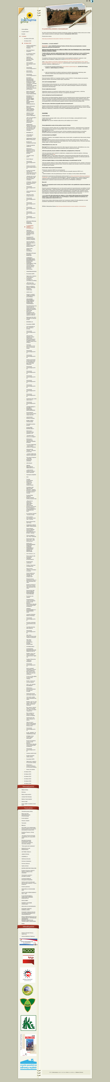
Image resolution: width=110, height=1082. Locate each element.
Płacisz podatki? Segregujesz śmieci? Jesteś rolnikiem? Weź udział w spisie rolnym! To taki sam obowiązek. (31, 671)
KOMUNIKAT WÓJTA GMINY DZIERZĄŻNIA (31, 526)
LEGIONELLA (25, 856)
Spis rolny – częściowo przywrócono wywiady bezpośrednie (29, 642)
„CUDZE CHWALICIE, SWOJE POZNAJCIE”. (31, 454)
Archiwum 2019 (27, 41)
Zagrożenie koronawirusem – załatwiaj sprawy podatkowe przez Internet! (30, 232)
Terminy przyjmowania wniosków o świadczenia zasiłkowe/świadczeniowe (29, 482)
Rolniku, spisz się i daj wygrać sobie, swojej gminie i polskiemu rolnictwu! (31, 703)
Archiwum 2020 (27, 43)
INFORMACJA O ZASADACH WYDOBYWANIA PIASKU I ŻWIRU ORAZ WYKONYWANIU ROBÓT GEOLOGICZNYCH (30, 100)
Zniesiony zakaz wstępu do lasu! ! (30, 195)
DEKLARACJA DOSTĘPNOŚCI (29, 906)
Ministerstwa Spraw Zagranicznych (72, 59)
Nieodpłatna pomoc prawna (30, 425)
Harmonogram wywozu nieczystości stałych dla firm (31, 413)
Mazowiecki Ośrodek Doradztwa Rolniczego (31, 254)
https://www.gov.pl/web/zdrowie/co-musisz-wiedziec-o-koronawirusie (71, 206)
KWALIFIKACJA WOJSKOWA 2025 (28, 889)
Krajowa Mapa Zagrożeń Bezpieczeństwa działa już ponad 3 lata (31, 497)
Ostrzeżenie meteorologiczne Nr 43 (30, 372)
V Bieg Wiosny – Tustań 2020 (30, 135)
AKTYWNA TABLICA (26, 851)
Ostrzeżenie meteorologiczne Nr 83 (30, 750)
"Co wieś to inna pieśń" (30, 156)
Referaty (24, 792)
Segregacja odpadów (31, 474)
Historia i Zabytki (25, 820)
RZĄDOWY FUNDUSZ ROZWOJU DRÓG (26, 909)
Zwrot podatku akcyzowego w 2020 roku (31, 64)
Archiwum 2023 (27, 776)
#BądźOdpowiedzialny (31, 271)
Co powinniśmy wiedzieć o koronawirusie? (29, 227)
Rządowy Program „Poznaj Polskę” (28, 833)
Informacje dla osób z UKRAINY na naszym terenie (31, 318)
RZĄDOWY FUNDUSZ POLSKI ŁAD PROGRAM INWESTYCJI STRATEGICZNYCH (28, 913)
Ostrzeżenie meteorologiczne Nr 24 (30, 187)
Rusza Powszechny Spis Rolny (30, 522)
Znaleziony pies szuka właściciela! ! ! (31, 399)
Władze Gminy (25, 789)
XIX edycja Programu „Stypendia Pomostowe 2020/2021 (31, 459)
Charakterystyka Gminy (27, 811)
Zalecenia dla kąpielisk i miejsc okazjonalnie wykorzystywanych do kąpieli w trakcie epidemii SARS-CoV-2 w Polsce (31, 339)
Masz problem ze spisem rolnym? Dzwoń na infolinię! (30, 714)
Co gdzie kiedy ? (25, 31)
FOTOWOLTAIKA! (30, 646)
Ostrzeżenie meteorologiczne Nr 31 (30, 217)
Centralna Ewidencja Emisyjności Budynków (27, 879)
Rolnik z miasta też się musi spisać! (30, 681)
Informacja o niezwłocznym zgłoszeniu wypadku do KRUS (31, 441)
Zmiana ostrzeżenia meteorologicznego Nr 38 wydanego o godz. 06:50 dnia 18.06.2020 (30, 362)
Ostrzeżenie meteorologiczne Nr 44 (30, 377)
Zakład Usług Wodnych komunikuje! (29, 249)
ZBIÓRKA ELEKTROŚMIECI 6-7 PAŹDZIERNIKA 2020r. (31, 610)
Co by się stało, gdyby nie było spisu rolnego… (31, 677)
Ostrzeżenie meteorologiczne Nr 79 (30, 729)
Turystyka (24, 823)
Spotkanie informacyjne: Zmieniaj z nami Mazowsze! (29, 59)
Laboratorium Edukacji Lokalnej (30, 418)
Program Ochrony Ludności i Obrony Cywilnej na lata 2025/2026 (28, 871)
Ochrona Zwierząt (26, 863)
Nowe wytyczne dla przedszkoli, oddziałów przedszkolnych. (30, 557)
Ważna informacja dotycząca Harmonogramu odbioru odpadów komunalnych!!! (30, 108)
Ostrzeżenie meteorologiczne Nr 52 (30, 395)
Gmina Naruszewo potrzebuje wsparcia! (31, 694)
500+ (27, 477)
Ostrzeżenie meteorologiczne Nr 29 (30, 208)
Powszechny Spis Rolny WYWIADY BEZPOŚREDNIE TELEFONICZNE (30, 592)
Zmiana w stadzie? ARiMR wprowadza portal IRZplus (30, 295)
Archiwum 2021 (27, 771)
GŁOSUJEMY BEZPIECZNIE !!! (30, 428)
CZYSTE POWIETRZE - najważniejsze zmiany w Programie (31, 446)
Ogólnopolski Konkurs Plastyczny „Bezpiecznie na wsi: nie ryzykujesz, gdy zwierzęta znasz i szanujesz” (31, 127)
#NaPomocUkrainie (26, 858)
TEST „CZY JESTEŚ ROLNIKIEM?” (30, 685)
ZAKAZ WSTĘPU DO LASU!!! (31, 192)
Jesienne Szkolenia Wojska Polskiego (30, 615)
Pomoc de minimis (30, 769)
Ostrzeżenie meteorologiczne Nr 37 (30, 351)
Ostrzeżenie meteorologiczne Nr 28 (30, 204)
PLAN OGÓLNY (25, 818)
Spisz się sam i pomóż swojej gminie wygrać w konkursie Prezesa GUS (31, 724)
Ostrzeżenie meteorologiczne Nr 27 (30, 199)
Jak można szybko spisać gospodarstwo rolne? (31, 698)
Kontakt (23, 34)
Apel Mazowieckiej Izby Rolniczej (30, 628)
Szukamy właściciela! (31, 753)
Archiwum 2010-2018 (29, 38)
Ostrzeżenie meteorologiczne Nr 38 (30, 356)
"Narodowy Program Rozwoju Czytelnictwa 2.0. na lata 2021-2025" (28, 837)
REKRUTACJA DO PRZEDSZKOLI (26, 849)
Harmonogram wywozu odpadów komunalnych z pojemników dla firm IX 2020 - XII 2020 (31, 531)
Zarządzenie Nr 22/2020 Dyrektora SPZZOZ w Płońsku (30, 238)
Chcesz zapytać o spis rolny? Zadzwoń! (31, 536)
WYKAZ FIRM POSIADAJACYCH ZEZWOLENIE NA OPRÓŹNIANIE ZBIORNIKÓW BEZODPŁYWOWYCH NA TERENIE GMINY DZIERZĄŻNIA (29, 919)
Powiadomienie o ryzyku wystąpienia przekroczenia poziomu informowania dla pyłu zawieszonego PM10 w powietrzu (31, 603)
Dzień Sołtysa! (29, 159)
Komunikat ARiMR (30, 324)
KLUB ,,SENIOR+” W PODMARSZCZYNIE (31, 733)
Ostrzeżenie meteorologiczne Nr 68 (30, 631)
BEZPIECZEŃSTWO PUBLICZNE (29, 868)
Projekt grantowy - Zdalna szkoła (30, 756)
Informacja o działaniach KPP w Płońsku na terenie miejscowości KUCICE (30, 151)
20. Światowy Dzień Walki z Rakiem (30, 54)
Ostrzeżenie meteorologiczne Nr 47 (30, 381)
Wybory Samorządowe (27, 799)
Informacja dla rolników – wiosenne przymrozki (31, 450)
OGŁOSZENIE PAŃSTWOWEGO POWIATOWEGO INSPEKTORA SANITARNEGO (30, 301)
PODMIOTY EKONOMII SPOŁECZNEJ (27, 903)
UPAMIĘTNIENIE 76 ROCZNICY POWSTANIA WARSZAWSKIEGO (30, 408)
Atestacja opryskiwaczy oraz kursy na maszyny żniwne (30, 346)
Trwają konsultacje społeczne (30, 146)
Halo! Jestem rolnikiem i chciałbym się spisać (31, 570)
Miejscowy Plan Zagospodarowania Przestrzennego (26, 815)
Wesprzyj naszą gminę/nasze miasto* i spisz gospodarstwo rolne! (31, 580)
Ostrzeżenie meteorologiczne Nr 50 (30, 390)
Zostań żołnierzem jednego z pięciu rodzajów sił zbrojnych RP (30, 575)
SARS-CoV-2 (29, 292)
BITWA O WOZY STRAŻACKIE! (29, 421)
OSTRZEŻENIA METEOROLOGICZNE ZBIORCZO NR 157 (31, 650)
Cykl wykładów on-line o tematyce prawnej (30, 327)
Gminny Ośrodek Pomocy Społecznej (27, 933)
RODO (23, 923)
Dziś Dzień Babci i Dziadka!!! (30, 51)
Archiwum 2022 (27, 774)
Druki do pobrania (26, 886)
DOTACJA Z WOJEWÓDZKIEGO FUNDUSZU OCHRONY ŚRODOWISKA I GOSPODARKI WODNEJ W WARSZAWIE (30, 547)
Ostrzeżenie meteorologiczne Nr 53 (30, 403)
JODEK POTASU (25, 854)
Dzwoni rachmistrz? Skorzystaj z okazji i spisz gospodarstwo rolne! (31, 586)
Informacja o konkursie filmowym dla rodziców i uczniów (31, 689)
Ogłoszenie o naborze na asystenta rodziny (31, 762)
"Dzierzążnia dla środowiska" (28, 846)
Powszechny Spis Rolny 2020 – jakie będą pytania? (30, 540)
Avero (67, 1072)
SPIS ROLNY (29, 463)
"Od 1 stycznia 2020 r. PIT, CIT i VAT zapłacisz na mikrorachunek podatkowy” (31, 120)
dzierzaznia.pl (55, 1072)
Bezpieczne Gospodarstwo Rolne (31, 142)
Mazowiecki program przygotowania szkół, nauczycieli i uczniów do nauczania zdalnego (27, 842)
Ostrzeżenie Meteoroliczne (29, 71)
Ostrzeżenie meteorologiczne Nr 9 (31, 75)
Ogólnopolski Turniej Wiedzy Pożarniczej (31, 139)
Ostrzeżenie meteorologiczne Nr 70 (30, 665)
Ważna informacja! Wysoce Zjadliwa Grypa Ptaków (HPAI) (31, 92)
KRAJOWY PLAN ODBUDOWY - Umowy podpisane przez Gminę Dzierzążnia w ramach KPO (29, 829)
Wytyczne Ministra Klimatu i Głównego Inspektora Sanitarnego (30, 288)
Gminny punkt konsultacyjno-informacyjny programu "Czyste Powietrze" (29, 883)
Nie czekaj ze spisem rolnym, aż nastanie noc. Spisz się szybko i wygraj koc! (31, 709)
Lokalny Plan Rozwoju (27, 796)
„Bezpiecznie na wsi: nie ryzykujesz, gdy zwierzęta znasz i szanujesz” (31, 178)
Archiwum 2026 (27, 783)
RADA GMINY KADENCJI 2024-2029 (29, 804)
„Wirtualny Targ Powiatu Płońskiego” (31, 283)
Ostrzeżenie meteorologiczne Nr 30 (30, 213)
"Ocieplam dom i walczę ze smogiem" (31, 436)
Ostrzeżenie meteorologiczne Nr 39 (30, 367)
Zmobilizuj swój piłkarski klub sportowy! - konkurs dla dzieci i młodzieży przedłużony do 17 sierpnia (31, 490)
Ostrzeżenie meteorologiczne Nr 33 (30, 332)
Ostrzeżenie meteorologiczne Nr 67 (30, 619)
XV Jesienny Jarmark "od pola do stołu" (31, 514)
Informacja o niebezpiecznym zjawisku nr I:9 (30, 432)
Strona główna (25, 29)
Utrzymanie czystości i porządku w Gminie (27, 876)
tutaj (54, 154)
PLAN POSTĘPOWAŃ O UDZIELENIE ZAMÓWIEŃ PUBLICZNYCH (27, 897)
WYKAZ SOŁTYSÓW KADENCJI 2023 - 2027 (29, 893)
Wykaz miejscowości (26, 794)
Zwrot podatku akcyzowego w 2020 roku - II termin (31, 518)
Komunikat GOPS (30, 273)
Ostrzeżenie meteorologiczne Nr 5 (31, 68)
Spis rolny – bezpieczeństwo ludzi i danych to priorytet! (31, 636)
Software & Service (79, 1072)
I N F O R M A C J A (30, 553)
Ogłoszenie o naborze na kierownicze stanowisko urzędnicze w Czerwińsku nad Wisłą (31, 278)
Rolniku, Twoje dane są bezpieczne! (30, 566)
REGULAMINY (25, 900)
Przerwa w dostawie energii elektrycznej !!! (31, 623)
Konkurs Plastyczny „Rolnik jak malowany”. (31, 660)
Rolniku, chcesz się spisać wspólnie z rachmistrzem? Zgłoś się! (31, 655)
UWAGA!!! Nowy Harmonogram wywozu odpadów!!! (30, 114)
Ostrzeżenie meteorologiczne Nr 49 (30, 386)
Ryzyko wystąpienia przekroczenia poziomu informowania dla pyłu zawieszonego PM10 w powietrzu (31, 743)
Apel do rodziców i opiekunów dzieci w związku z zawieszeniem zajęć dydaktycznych (31, 244)
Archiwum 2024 (27, 778)
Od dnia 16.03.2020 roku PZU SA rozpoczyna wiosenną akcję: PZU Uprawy (31, 172)
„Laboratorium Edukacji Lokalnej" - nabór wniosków (31, 471)
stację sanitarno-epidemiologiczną (69, 66)
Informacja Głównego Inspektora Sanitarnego (31, 222)
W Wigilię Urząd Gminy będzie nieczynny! (29, 737)
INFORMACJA (29, 132)
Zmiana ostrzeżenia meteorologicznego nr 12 (31, 167)
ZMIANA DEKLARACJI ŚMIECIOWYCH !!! (30, 466)
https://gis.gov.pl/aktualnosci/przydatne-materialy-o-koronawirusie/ (56, 38)
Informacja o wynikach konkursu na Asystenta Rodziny (31, 766)
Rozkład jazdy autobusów (29, 562)
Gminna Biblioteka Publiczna (28, 936)
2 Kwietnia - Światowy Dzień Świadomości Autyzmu (31, 183)
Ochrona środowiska (26, 861)
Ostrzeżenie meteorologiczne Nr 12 (30, 162)
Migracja (24, 825)
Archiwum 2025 (27, 781)
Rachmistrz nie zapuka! (29, 597)
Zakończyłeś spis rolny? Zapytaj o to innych (30, 719)
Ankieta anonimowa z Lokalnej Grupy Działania (31, 46)
